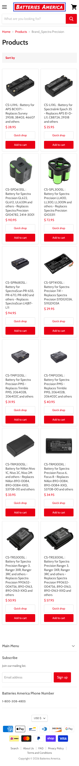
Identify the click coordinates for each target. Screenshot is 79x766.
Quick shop (20, 135)
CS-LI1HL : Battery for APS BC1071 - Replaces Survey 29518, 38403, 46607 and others (20, 113)
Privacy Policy (56, 748)
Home (6, 32)
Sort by (10, 57)
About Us (28, 748)
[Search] (71, 19)
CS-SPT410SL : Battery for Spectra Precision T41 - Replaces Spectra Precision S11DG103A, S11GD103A (58, 293)
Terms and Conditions (39, 752)
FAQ (40, 748)
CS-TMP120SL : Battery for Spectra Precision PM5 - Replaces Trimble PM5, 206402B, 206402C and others (19, 386)
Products (21, 32)
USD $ (37, 718)
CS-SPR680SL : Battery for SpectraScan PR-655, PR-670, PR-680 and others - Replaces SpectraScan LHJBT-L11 (19, 295)
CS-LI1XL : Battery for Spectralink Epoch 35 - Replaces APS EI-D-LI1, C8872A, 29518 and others (58, 113)
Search (15, 748)
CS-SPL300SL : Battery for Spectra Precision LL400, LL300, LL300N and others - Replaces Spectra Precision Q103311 (58, 202)
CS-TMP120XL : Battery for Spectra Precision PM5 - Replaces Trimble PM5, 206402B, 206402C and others (58, 386)
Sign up (62, 677)
